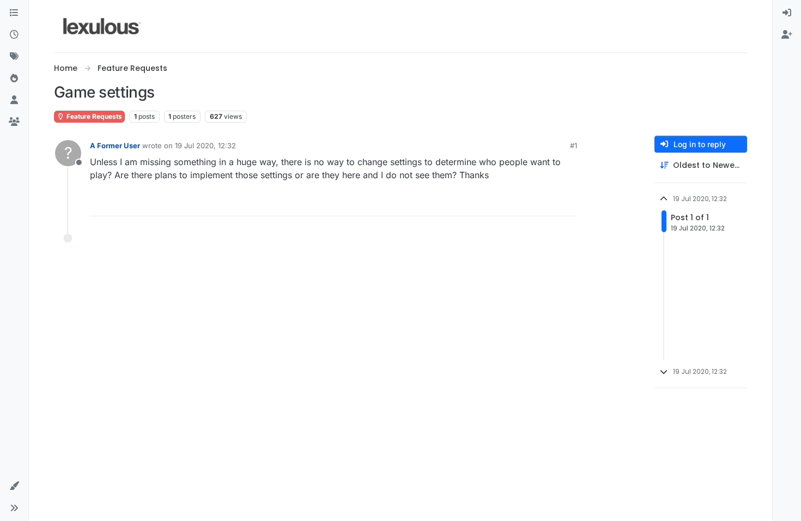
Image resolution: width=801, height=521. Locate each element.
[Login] (787, 13)
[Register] (787, 35)
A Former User (115, 145)
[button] (14, 486)
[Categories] (14, 13)
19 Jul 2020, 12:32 (205, 145)
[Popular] (14, 78)
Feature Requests (93, 116)
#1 (573, 145)
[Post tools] (568, 203)
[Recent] (14, 35)
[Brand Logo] (102, 26)
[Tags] (14, 56)
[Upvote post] (527, 203)
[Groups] (14, 122)
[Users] (14, 100)
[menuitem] (787, 13)
